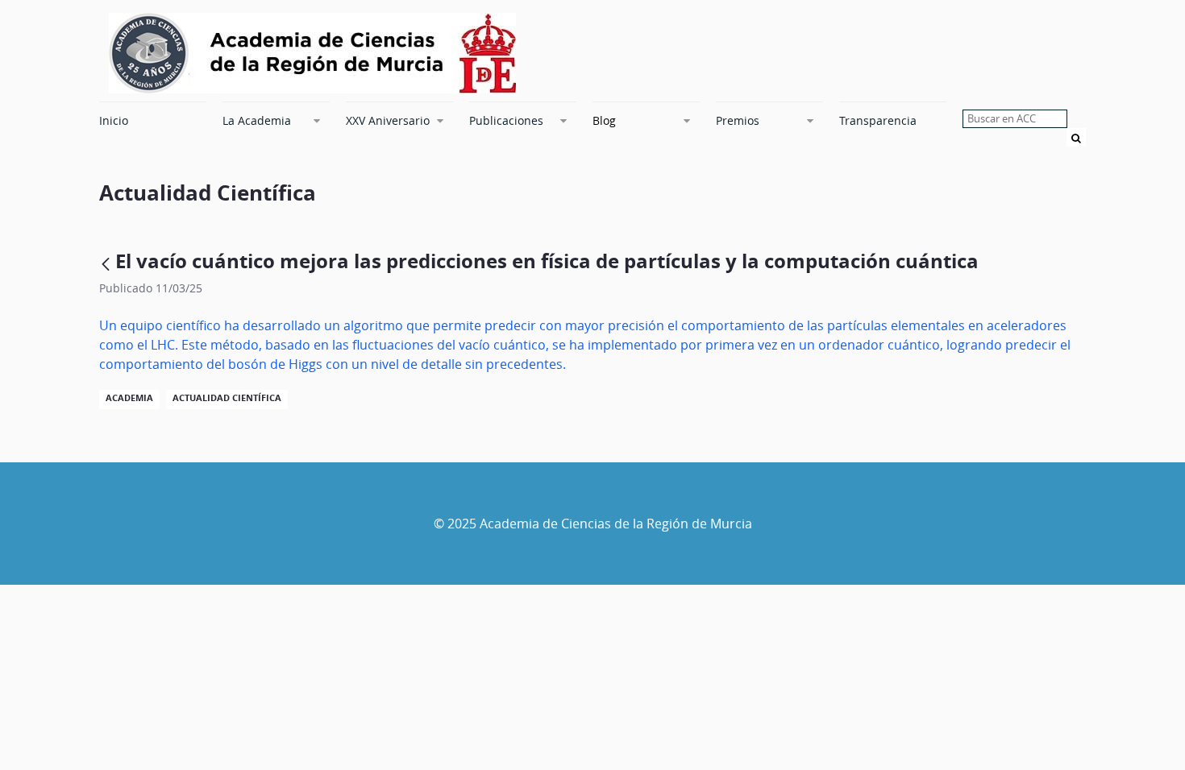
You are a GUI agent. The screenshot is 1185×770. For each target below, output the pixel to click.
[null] (107, 263)
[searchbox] (1015, 119)
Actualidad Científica (227, 397)
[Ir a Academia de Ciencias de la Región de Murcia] (312, 53)
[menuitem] (152, 120)
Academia (129, 397)
